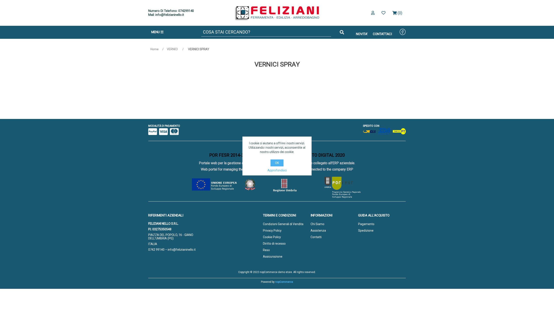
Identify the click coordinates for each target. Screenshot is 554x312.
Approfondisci (277, 170)
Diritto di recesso (274, 243)
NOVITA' (362, 34)
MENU (156, 32)
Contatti (316, 237)
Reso (266, 250)
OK (277, 163)
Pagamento (366, 224)
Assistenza (318, 230)
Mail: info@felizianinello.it (166, 15)
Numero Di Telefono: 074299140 (171, 11)
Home (154, 49)
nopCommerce (284, 281)
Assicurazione (272, 256)
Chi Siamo (317, 224)
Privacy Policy (272, 230)
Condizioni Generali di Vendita (283, 224)
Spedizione (366, 230)
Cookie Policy (272, 237)
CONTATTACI (382, 34)
